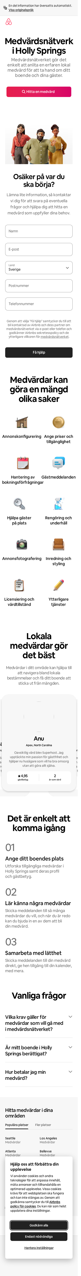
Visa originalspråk (21, 10)
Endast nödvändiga (39, 1237)
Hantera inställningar (39, 1248)
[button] (39, 1023)
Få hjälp (39, 352)
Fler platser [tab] (43, 1125)
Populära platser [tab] (16, 1125)
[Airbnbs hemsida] (8, 21)
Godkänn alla (39, 1225)
